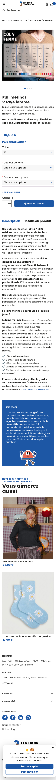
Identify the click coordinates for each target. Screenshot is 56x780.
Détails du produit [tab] (37, 221)
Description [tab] (11, 221)
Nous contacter (11, 725)
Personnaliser (29, 771)
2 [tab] (27, 88)
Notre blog (8, 729)
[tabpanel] (28, 55)
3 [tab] (29, 88)
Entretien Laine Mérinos (36, 389)
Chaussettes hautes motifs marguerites (27, 636)
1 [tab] (25, 88)
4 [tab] (31, 88)
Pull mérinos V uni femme (18, 561)
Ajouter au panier (34, 203)
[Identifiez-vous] (47, 4)
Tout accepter (29, 766)
